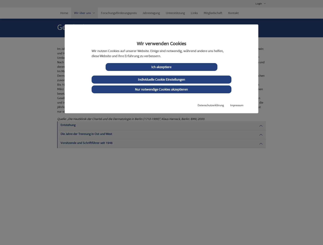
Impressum (236, 105)
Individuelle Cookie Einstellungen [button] (161, 79)
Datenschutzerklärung (211, 105)
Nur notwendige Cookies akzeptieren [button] (161, 89)
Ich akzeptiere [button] (161, 67)
